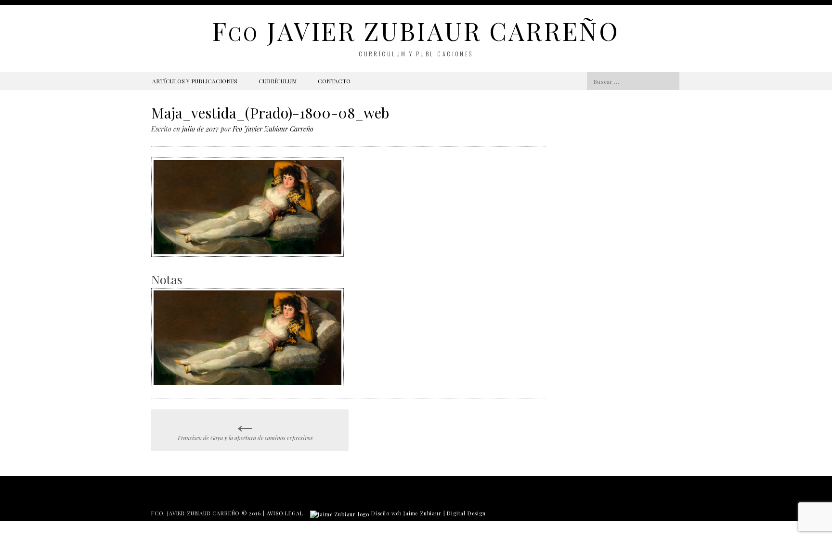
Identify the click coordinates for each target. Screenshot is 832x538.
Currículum (278, 81)
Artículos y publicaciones (194, 81)
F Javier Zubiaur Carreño (415, 30)
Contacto (334, 81)
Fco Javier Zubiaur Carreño (273, 128)
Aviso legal (285, 513)
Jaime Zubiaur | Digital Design (444, 513)
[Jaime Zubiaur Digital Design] (339, 513)
